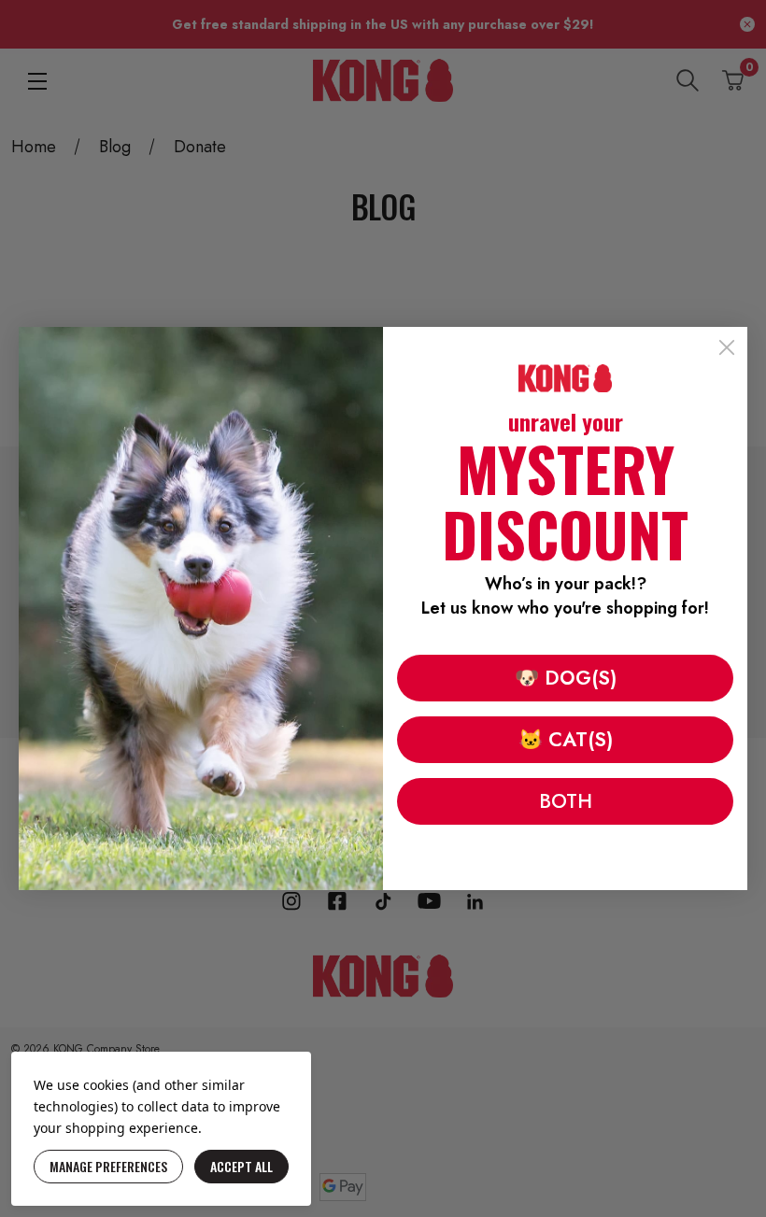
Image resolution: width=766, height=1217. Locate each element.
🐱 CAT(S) (565, 740)
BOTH (565, 801)
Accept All (241, 1166)
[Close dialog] (727, 347)
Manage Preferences (108, 1166)
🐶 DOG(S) (566, 678)
